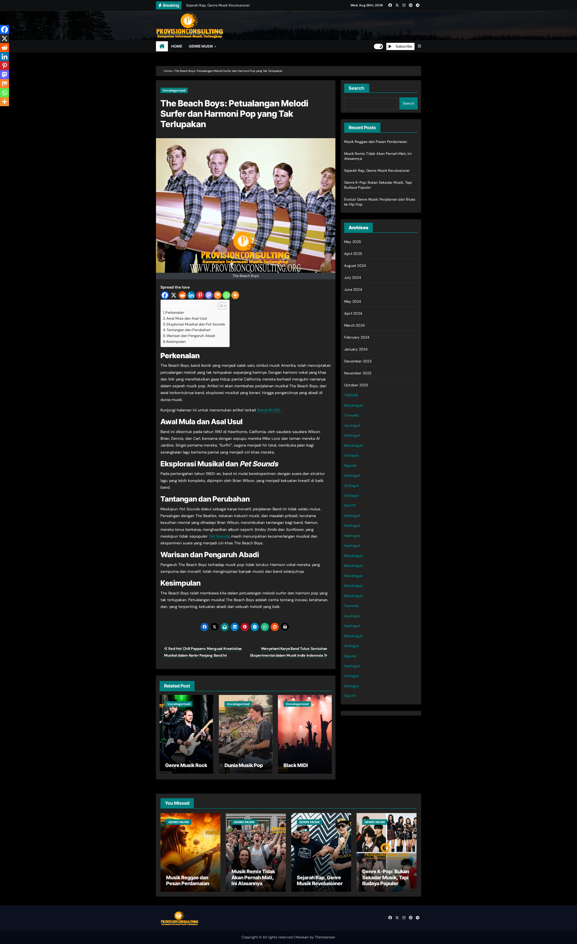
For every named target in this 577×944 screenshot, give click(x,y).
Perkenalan (174, 312)
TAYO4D (351, 395)
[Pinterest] (200, 295)
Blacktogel (353, 405)
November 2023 (357, 373)
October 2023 (356, 385)
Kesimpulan (176, 341)
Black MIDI (296, 765)
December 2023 (358, 361)
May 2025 (352, 241)
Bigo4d (350, 465)
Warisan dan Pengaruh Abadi (191, 335)
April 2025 (353, 253)
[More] (235, 295)
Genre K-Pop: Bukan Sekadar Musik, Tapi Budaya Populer (385, 877)
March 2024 (354, 325)
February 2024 (357, 337)
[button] (419, 46)
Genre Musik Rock (186, 765)
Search (357, 88)
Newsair (302, 937)
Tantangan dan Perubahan (189, 330)
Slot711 (350, 505)
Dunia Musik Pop (243, 765)
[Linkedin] (191, 295)
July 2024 (352, 277)
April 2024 (353, 313)
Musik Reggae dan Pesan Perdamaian (375, 141)
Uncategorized (174, 90)
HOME (176, 46)
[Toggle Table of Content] (220, 306)
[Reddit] (182, 295)
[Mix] (218, 295)
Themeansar (325, 937)
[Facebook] (165, 295)
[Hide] (2, 110)
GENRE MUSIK (201, 46)
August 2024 (355, 265)
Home (168, 71)
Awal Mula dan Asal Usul (186, 318)
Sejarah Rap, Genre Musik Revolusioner (377, 170)
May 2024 (352, 301)
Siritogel (351, 455)
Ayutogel (352, 425)
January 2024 (356, 349)
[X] (174, 295)
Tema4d (351, 415)
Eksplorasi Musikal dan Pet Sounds (196, 324)
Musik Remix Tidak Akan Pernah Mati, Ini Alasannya (253, 877)
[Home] (162, 46)
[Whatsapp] (226, 295)
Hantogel (352, 435)
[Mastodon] (209, 295)
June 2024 (353, 289)
